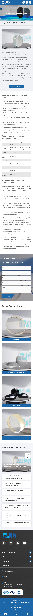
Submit (7, 296)
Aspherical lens (8, 23)
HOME (4, 22)
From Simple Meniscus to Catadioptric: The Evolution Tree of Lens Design (17, 524)
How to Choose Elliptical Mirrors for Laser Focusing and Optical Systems (16, 477)
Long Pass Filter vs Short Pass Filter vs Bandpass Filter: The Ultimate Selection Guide (16, 515)
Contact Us (5, 565)
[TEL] (16, 614)
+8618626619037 (9, 571)
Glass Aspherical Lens (17, 23)
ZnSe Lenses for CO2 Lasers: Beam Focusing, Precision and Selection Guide (16, 484)
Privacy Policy (19, 609)
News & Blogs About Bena (13, 447)
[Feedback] (27, 614)
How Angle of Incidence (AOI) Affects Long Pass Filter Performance (16, 499)
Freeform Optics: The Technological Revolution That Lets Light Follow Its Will (16, 492)
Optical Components (12, 22)
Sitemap (12, 609)
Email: (5, 576)
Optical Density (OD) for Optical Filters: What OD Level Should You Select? (17, 507)
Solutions (5, 557)
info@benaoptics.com (10, 578)
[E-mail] (5, 614)
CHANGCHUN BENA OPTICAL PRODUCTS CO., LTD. (16, 604)
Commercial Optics (22, 22)
